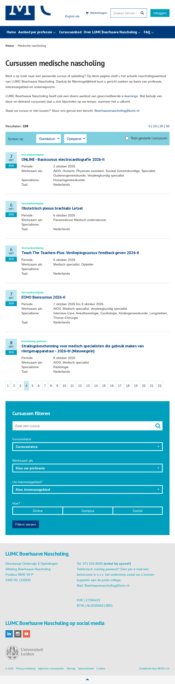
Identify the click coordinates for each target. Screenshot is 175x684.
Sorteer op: (16, 139)
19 (136, 386)
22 (160, 386)
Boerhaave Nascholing (28, 13)
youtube (26, 633)
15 (104, 386)
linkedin (9, 633)
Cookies (100, 668)
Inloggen (160, 13)
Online (38, 510)
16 (112, 386)
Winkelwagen (98, 13)
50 (168, 126)
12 (80, 386)
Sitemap (71, 668)
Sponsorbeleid (86, 668)
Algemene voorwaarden (51, 668)
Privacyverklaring (25, 668)
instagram (17, 633)
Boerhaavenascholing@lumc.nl (117, 110)
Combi (138, 510)
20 (161, 126)
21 (152, 386)
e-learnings (130, 96)
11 (72, 386)
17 (120, 386)
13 (88, 386)
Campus (88, 510)
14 (96, 386)
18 (128, 386)
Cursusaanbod (70, 32)
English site (72, 16)
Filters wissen (25, 524)
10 (155, 126)
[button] (87, 446)
